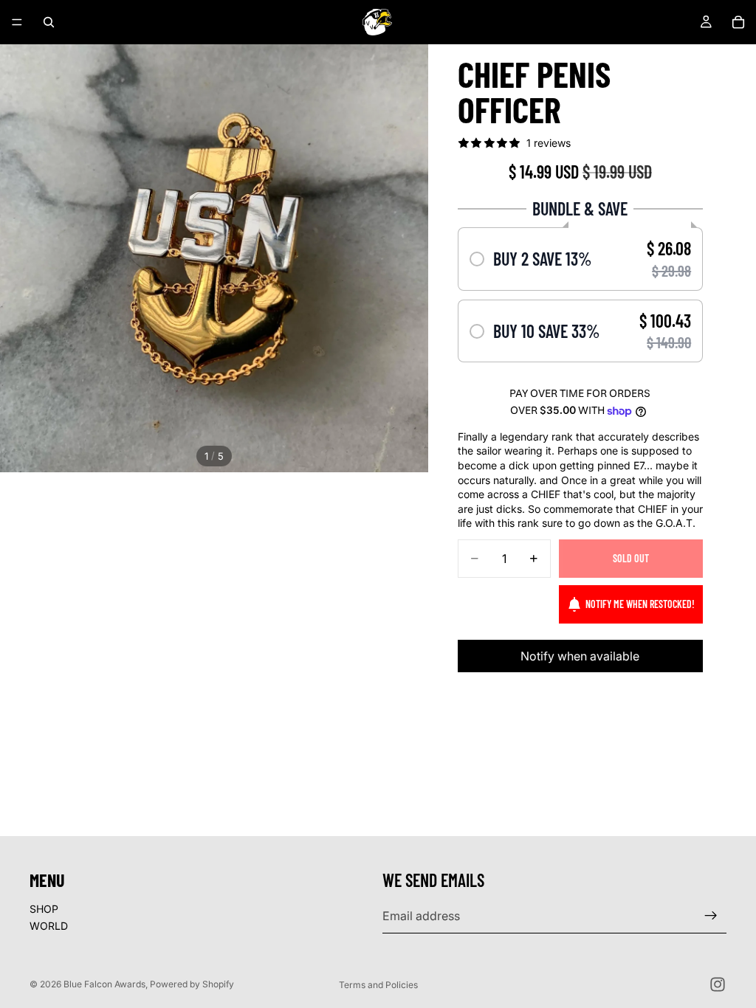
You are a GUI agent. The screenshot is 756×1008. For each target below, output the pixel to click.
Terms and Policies (378, 984)
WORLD (49, 925)
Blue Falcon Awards (104, 984)
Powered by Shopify (192, 984)
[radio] (580, 258)
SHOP (44, 908)
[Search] (48, 22)
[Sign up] (710, 915)
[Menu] (17, 22)
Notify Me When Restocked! (640, 604)
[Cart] (738, 22)
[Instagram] (717, 984)
